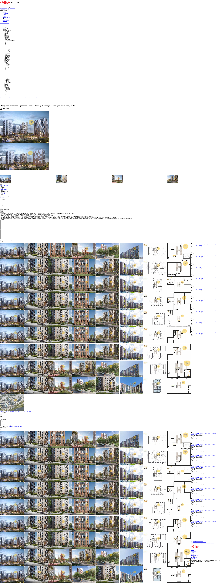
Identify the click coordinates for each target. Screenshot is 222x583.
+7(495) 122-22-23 (3, 8)
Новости (4, 14)
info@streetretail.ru (11, 8)
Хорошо (192, 563)
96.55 (2, 197)
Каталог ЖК (193, 537)
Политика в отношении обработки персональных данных (202, 543)
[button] (220, 291)
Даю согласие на (13, 426)
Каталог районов (194, 535)
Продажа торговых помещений (197, 541)
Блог (4, 15)
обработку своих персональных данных (16, 426)
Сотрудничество (6, 20)
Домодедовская (3, 189)
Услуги (4, 16)
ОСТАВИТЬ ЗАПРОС (4, 9)
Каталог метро (194, 534)
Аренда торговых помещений (197, 538)
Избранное (27, 97)
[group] (111, 141)
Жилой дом (2, 193)
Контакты (5, 21)
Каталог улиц (193, 533)
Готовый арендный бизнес (196, 540)
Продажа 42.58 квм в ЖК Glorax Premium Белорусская (11, 411)
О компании (5, 13)
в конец (192, 343)
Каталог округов (194, 536)
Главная (4, 12)
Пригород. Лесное (4, 185)
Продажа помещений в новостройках (198, 542)
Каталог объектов (6, 17)
